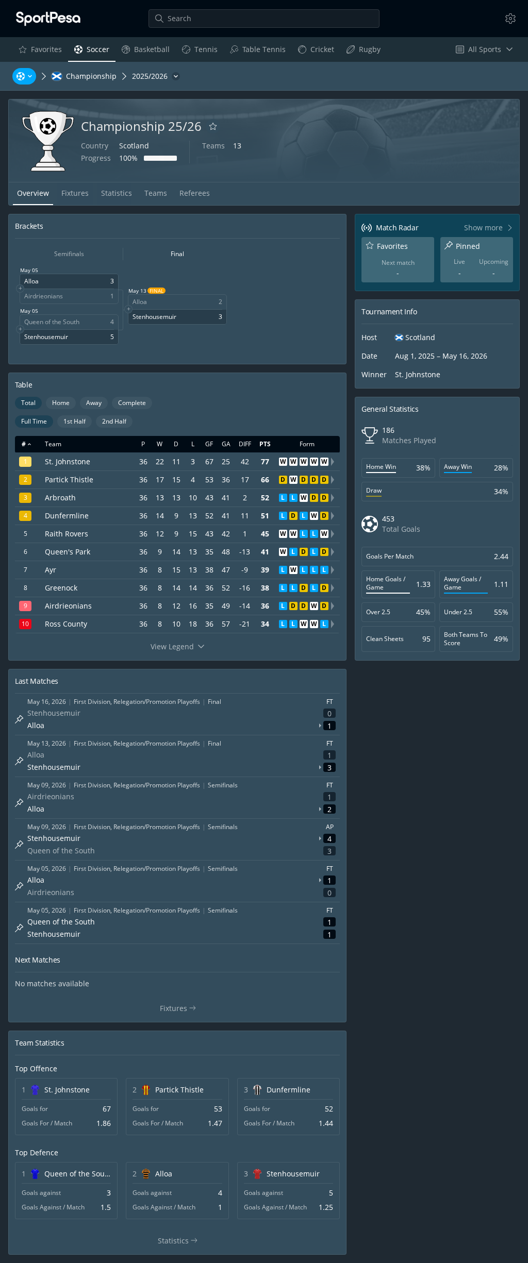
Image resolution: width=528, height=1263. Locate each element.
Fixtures (182, 1008)
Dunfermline (288, 1089)
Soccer (91, 51)
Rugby (363, 51)
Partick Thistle (179, 1089)
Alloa (163, 1173)
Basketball (145, 51)
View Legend (172, 646)
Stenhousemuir (293, 1173)
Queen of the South (77, 1173)
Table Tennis (257, 51)
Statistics (183, 1241)
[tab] (33, 193)
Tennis (200, 51)
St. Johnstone (67, 1089)
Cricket (316, 51)
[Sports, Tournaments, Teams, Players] (24, 76)
